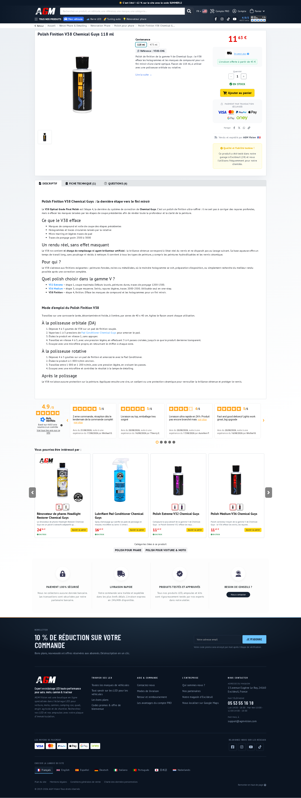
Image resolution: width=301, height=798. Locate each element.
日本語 (163, 769)
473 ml (153, 44)
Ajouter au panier (240, 93)
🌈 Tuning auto (112, 19)
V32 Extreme (56, 284)
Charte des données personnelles (120, 781)
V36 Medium (56, 288)
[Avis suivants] (263, 420)
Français (46, 769)
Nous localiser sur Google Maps (200, 703)
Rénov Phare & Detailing (73, 25)
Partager (227, 128)
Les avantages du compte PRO (154, 703)
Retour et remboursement (152, 697)
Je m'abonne (254, 639)
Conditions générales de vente (85, 781)
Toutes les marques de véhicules (110, 685)
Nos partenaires (191, 691)
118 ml (141, 44)
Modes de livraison (148, 691)
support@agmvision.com (242, 721)
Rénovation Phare (100, 25)
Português (143, 769)
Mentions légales (58, 781)
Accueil (51, 25)
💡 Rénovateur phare (134, 19)
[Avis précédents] (67, 420)
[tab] (48, 183)
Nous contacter (238, 594)
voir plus (78, 422)
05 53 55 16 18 (240, 703)
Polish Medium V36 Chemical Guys (234, 514)
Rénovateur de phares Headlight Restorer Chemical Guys (58, 516)
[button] (32, 492)
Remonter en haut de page (250, 784)
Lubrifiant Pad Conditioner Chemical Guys (119, 516)
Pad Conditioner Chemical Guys (98, 332)
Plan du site (40, 781)
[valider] (189, 11)
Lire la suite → (144, 74)
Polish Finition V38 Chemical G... (156, 25)
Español (84, 769)
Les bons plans (100, 699)
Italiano (123, 769)
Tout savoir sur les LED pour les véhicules (110, 692)
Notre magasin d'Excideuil (197, 697)
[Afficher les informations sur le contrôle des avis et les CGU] (61, 425)
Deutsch (103, 769)
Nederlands (184, 769)
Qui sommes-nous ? (193, 685)
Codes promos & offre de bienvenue (106, 707)
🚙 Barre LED (94, 19)
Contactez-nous (146, 685)
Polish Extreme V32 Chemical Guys (176, 514)
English (65, 769)
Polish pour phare (124, 25)
